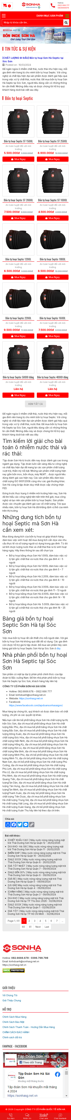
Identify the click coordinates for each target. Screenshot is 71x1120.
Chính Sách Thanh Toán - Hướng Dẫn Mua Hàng (28, 1027)
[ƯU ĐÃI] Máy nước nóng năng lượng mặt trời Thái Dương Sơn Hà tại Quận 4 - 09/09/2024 (35, 886)
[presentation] (7, 35)
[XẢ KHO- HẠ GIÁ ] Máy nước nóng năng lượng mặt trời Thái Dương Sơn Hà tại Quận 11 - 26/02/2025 (35, 848)
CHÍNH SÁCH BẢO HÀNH (15, 1032)
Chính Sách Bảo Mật (13, 1022)
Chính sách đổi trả (12, 1037)
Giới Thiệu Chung (11, 1000)
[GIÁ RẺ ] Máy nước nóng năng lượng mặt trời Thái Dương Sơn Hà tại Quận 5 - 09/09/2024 (35, 880)
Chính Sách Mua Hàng (14, 1016)
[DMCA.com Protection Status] (13, 970)
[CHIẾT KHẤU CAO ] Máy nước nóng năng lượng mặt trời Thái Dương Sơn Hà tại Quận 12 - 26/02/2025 (36, 841)
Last (47, 926)
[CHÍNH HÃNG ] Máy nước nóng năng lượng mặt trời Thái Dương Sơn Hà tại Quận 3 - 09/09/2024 (35, 893)
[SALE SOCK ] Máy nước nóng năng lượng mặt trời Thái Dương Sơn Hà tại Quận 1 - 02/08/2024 (35, 906)
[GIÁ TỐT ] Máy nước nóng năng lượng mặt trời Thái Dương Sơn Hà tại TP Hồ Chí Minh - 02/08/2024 (36, 912)
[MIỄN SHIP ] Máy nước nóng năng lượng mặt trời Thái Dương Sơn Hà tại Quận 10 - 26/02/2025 (37, 854)
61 (30, 926)
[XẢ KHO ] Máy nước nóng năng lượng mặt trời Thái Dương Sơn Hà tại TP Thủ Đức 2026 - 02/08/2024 (36, 899)
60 (23, 926)
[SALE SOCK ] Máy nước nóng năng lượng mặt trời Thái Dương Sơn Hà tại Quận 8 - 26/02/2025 (35, 861)
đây (58, 648)
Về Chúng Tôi (9, 995)
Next (38, 926)
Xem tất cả (35, 404)
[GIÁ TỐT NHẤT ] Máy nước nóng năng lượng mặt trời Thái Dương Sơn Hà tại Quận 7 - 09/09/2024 (37, 867)
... (62, 920)
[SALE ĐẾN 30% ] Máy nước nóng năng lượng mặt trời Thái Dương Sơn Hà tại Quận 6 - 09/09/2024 (37, 874)
